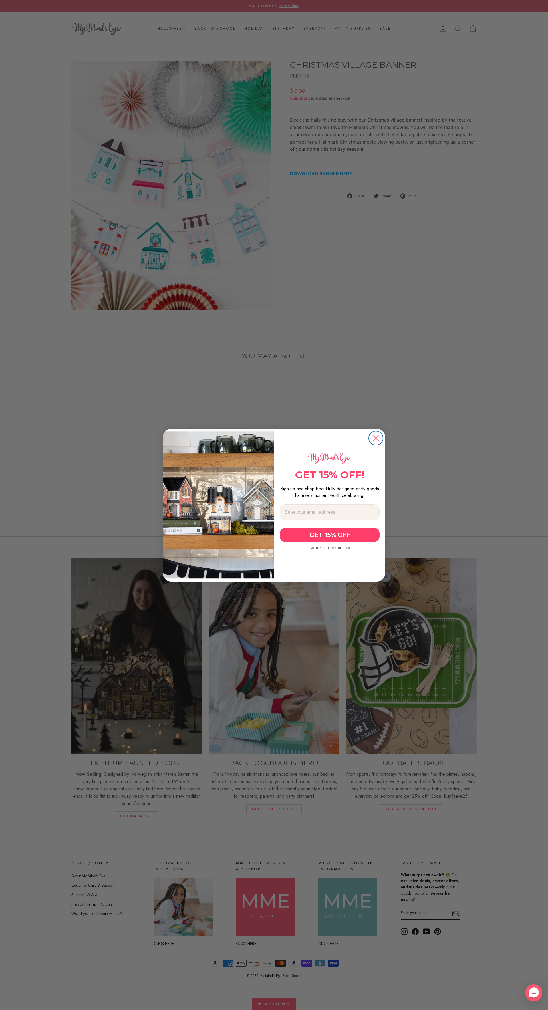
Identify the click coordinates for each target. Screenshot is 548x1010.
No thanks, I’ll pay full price (330, 548)
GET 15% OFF (329, 535)
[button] (533, 992)
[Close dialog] (376, 438)
